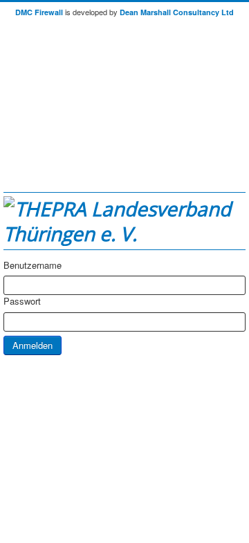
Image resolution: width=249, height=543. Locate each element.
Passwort (22, 301)
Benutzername (32, 265)
